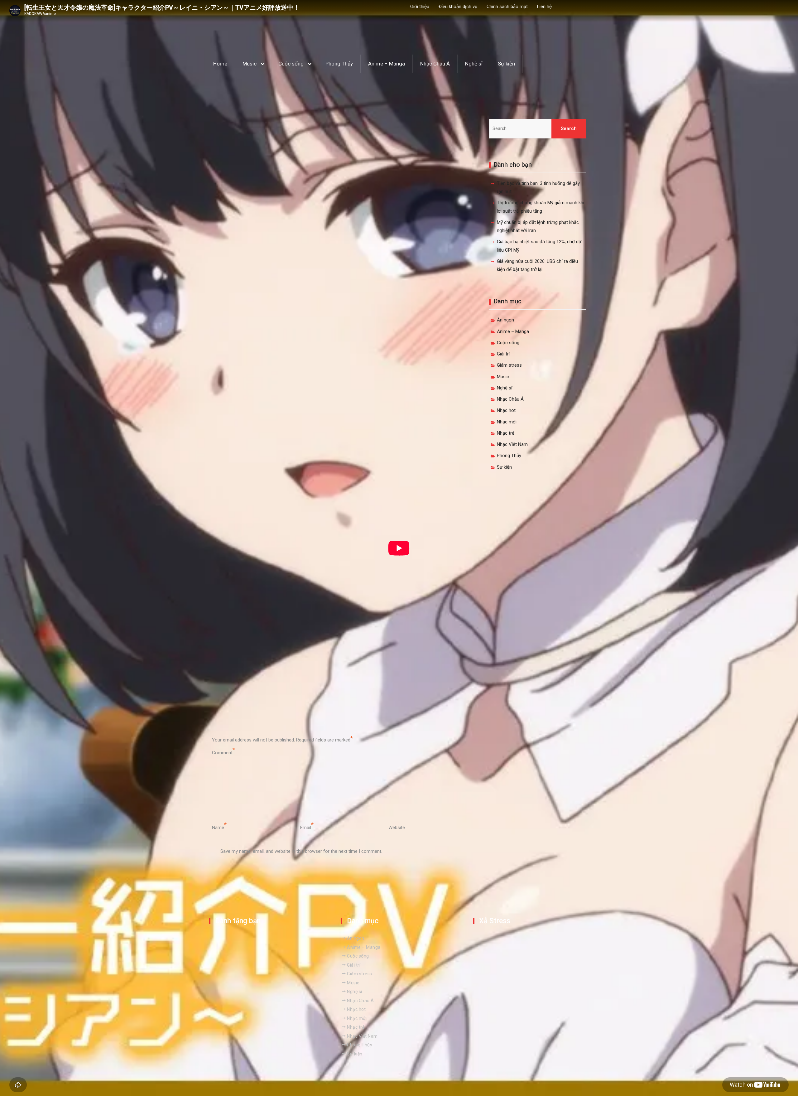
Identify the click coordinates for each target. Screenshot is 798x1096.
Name (218, 827)
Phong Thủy (339, 63)
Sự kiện (506, 63)
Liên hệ (544, 6)
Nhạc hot (506, 410)
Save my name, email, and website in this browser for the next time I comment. (301, 851)
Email (305, 827)
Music (250, 63)
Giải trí (503, 354)
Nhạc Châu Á (435, 63)
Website (396, 827)
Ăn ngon (505, 320)
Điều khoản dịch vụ (458, 6)
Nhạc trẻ (505, 433)
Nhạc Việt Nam (512, 444)
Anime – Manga (386, 63)
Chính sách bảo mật (507, 6)
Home (220, 63)
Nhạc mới (507, 422)
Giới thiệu (419, 6)
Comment (222, 753)
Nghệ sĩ (474, 63)
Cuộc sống (291, 63)
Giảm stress (509, 365)
